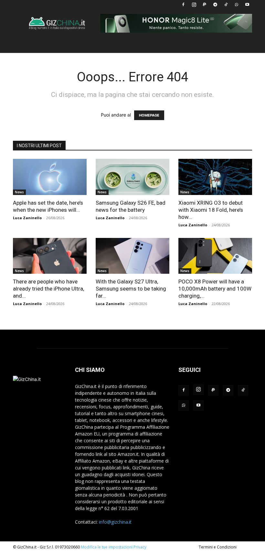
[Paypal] (204, 4)
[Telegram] (215, 4)
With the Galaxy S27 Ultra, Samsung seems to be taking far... (131, 288)
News (19, 192)
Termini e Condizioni (218, 547)
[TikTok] (226, 4)
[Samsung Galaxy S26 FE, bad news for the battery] (132, 177)
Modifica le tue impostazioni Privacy (113, 547)
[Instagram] (194, 4)
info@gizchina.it (115, 522)
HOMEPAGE (149, 115)
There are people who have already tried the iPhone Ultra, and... (48, 288)
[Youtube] (247, 4)
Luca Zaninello (27, 217)
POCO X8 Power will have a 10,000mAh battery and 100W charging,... (214, 288)
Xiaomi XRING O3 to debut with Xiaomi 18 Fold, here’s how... (210, 210)
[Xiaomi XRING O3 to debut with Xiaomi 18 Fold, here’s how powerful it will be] (215, 177)
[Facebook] (183, 4)
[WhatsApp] (236, 4)
